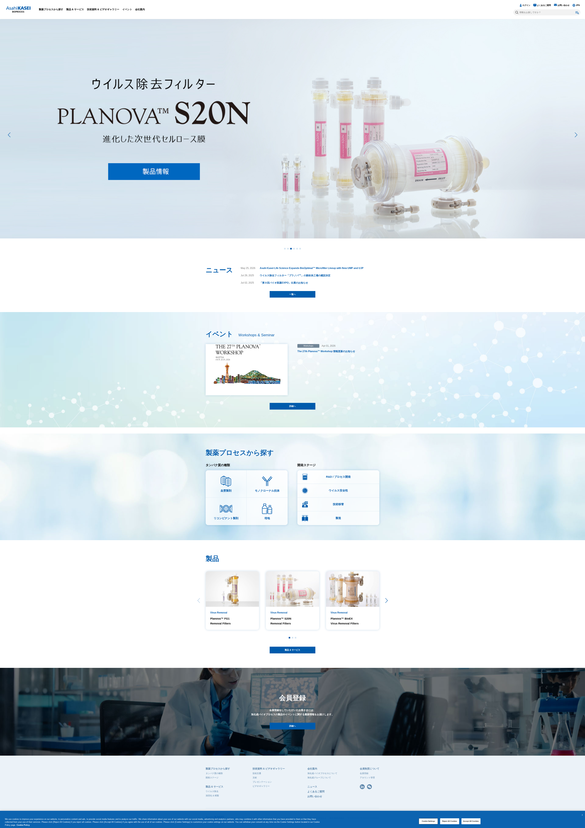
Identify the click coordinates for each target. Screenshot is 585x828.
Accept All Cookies (471, 821)
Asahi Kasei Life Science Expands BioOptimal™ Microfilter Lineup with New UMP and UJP (311, 268)
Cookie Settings (428, 821)
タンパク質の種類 (214, 773)
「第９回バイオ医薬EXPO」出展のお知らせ (284, 282)
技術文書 (257, 773)
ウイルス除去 (212, 791)
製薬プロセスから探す (51, 9)
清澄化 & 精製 (212, 795)
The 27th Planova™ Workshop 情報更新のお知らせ (326, 351)
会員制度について (369, 768)
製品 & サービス (75, 9)
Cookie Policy (23, 825)
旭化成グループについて (319, 777)
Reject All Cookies (449, 821)
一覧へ (292, 294)
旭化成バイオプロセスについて (322, 773)
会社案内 (140, 9)
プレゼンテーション (262, 782)
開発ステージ (212, 777)
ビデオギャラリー (261, 786)
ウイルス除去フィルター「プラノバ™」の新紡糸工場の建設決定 (295, 275)
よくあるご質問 (544, 5)
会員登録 (364, 773)
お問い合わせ (563, 5)
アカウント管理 (367, 777)
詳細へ (292, 406)
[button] (576, 134)
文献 (255, 777)
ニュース (312, 786)
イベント (127, 9)
